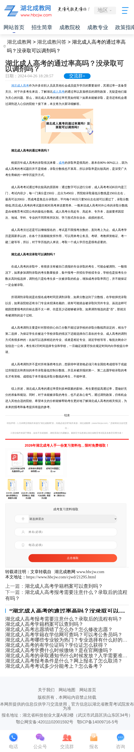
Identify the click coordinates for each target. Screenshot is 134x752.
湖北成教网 (19, 42)
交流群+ (77, 76)
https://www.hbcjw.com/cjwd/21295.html (61, 577)
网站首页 (13, 27)
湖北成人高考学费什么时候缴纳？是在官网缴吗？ (59, 650)
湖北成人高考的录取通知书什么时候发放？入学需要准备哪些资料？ (67, 655)
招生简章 (41, 27)
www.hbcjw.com (90, 571)
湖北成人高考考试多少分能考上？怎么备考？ (54, 666)
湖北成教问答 (51, 42)
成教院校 (69, 27)
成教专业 (97, 27)
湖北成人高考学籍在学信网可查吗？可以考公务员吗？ (63, 634)
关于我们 (46, 689)
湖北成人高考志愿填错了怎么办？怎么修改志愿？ (59, 629)
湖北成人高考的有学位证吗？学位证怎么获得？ (56, 645)
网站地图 (67, 689)
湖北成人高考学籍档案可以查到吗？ (64, 586)
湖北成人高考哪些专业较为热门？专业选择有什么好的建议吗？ (67, 640)
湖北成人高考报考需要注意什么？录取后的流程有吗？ (63, 619)
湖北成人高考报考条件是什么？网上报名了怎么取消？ (63, 661)
